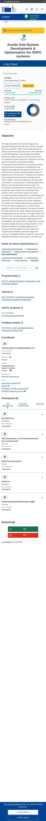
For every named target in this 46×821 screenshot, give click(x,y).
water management (9, 254)
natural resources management (26, 252)
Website (7, 386)
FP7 (6, 22)
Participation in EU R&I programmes (17, 389)
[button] (31, 9)
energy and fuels (21, 260)
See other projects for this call (13, 316)
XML (25, 529)
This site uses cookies (12, 804)
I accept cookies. (23, 812)
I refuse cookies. (23, 817)
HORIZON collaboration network (15, 391)
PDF (25, 535)
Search (37, 9)
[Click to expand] (42, 414)
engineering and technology (12, 249)
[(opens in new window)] (9, 8)
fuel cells (34, 260)
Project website (11, 86)
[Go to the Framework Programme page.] (23, 37)
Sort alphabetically (7, 405)
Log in (26, 9)
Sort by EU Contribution (22, 405)
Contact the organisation (13, 383)
